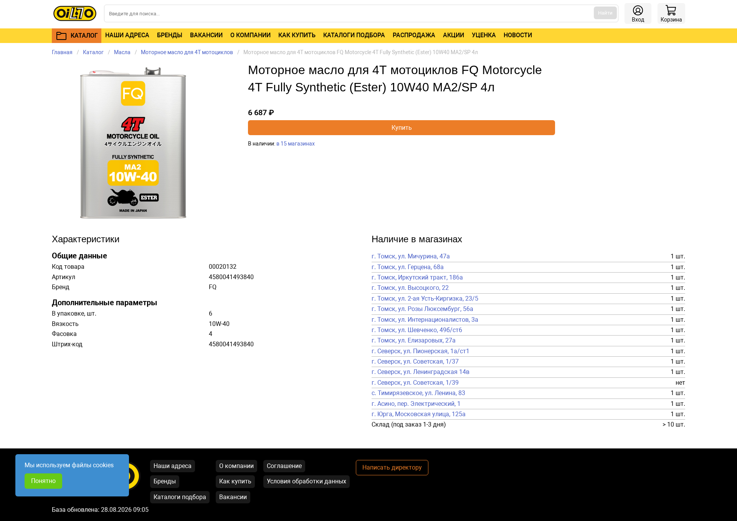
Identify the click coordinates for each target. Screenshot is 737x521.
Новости (518, 35)
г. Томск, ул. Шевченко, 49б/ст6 (417, 330)
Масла (122, 52)
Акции (453, 35)
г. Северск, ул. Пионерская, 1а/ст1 (420, 351)
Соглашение (284, 466)
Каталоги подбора (354, 35)
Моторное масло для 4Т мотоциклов (187, 52)
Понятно (43, 481)
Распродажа (414, 35)
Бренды (169, 35)
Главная (62, 52)
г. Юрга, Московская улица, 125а (419, 414)
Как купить (297, 35)
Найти (605, 13)
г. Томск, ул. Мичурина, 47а (411, 256)
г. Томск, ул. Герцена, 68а (408, 267)
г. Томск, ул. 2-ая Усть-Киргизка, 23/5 (425, 298)
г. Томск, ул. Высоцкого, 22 (410, 287)
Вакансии (206, 35)
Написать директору (392, 467)
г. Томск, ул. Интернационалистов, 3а (425, 319)
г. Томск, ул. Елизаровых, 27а (414, 340)
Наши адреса (127, 35)
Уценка (484, 35)
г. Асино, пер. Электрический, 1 (416, 403)
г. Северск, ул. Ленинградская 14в (420, 372)
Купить (402, 127)
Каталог (93, 52)
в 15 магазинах (295, 144)
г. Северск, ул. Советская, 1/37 (415, 361)
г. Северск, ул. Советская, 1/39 (415, 382)
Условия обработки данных (306, 481)
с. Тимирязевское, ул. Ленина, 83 (418, 393)
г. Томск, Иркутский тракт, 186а (417, 277)
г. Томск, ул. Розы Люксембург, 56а (422, 309)
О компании (250, 35)
